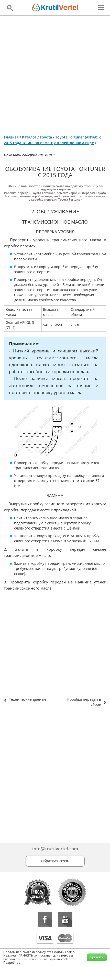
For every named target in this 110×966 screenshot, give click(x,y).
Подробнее (11, 962)
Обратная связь (55, 860)
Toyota (46, 137)
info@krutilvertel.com (55, 849)
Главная (11, 137)
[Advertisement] (55, 73)
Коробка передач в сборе (84, 702)
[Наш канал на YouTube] (65, 919)
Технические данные (27, 699)
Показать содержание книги (29, 155)
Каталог (29, 137)
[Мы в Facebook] (45, 919)
